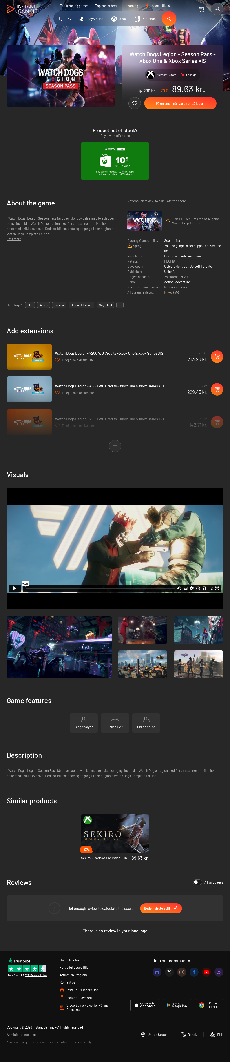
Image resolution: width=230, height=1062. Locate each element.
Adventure (182, 282)
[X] (169, 972)
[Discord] (157, 972)
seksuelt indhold (81, 305)
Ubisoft (169, 271)
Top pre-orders (106, 6)
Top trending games (74, 6)
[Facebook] (194, 972)
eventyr (59, 305)
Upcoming (130, 6)
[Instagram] (181, 972)
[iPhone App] (144, 1005)
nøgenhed (105, 305)
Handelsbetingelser (74, 960)
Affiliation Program (73, 975)
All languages (213, 882)
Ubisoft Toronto (201, 266)
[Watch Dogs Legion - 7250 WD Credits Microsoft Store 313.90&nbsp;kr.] (29, 357)
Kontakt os (67, 982)
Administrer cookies (21, 1035)
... (120, 305)
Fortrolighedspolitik (74, 967)
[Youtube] (206, 972)
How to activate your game (183, 256)
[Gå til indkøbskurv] (201, 9)
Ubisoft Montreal (176, 266)
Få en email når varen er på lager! (180, 103)
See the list (172, 240)
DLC (30, 305)
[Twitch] (218, 972)
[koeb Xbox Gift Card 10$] (115, 161)
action (43, 305)
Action (169, 282)
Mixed (168, 292)
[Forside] (22, 9)
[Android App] (177, 1005)
